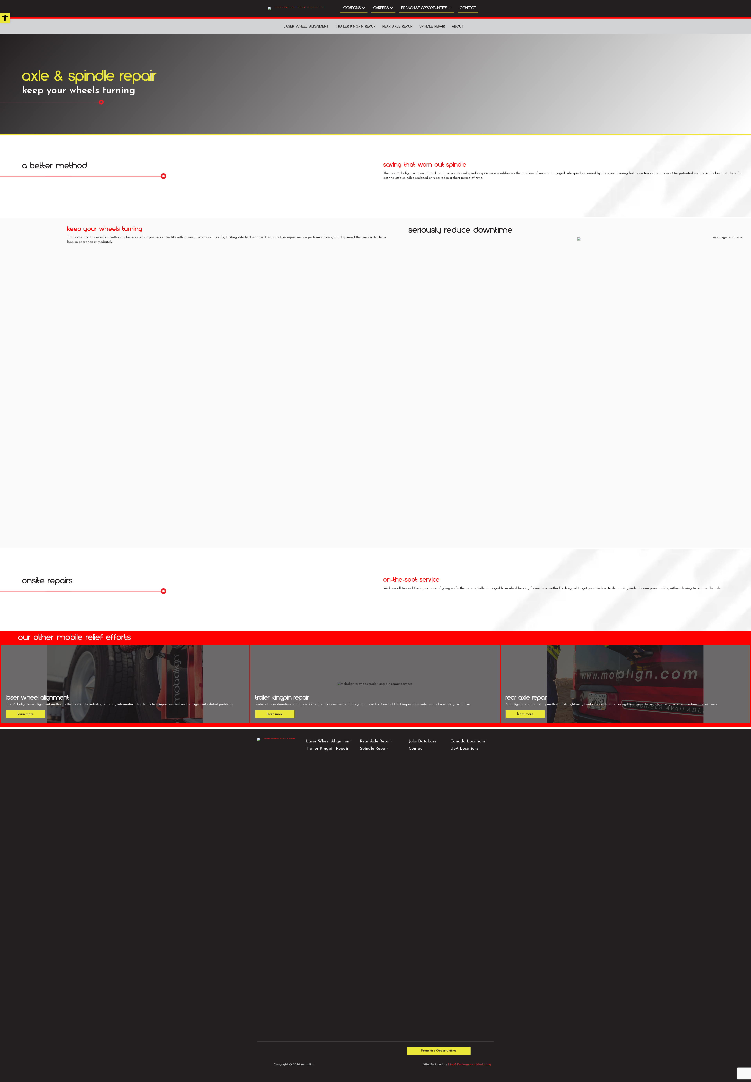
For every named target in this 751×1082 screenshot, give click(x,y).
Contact (416, 749)
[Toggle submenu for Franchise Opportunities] (450, 8)
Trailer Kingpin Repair (356, 26)
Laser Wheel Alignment (328, 741)
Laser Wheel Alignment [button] (306, 26)
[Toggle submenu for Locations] (363, 8)
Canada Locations (467, 741)
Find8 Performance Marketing (469, 1064)
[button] (5, 18)
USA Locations (464, 749)
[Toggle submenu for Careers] (391, 8)
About (458, 26)
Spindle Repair (432, 26)
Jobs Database (423, 741)
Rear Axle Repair (398, 26)
